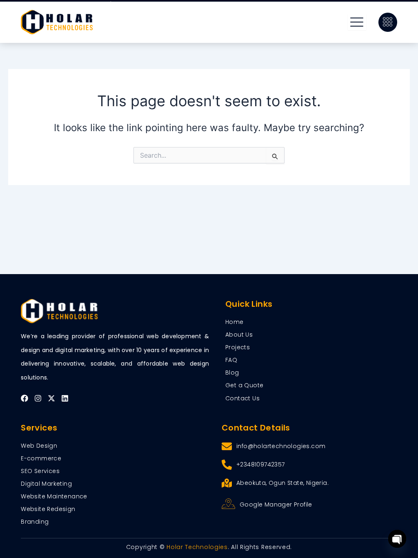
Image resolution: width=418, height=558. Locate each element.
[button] (387, 22)
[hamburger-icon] (357, 22)
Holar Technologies (197, 547)
